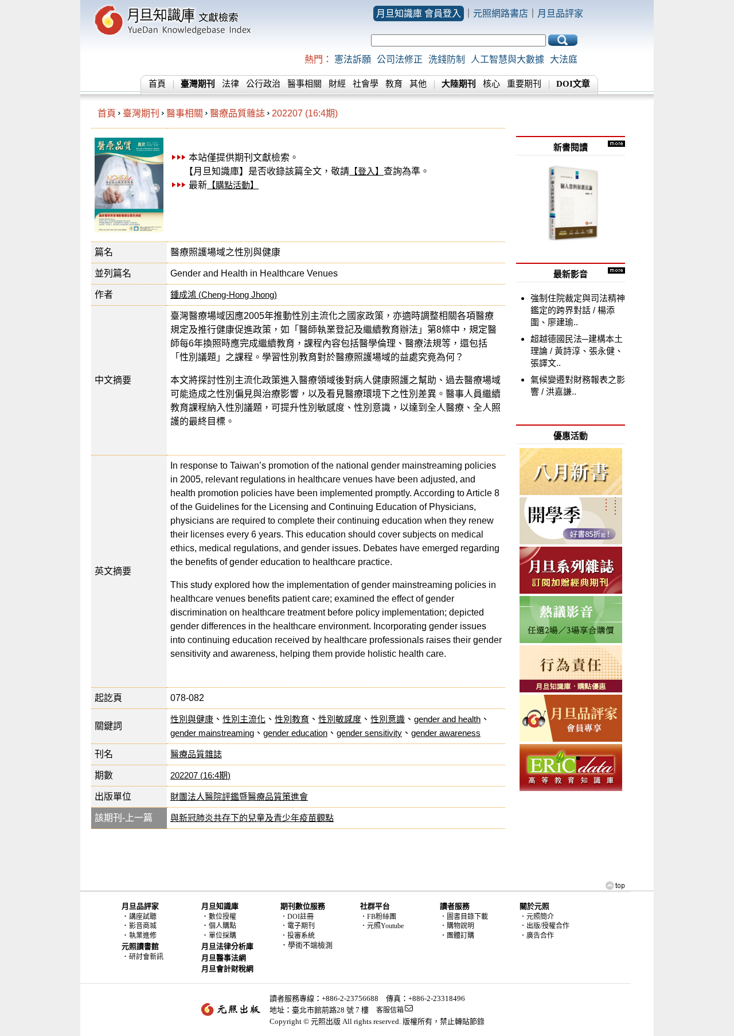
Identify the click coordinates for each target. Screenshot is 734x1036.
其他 (418, 83)
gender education (295, 733)
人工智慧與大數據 (507, 59)
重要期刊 (524, 83)
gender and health (447, 719)
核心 (491, 83)
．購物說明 (457, 926)
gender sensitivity (369, 733)
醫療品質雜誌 (237, 113)
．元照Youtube (382, 926)
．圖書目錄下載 (464, 917)
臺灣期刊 (141, 113)
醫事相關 (304, 83)
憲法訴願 (352, 59)
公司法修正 (400, 59)
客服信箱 (390, 1010)
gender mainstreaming (212, 733)
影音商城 (143, 926)
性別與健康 (191, 719)
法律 (230, 83)
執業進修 (143, 936)
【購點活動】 (233, 185)
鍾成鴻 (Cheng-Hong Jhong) (223, 294)
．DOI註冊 (297, 917)
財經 (337, 83)
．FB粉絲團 (378, 917)
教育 (394, 83)
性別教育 (292, 719)
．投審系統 (297, 936)
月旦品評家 (560, 13)
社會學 (365, 83)
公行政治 (263, 83)
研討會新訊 (146, 957)
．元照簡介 (537, 917)
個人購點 (222, 926)
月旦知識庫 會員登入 (418, 13)
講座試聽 (143, 917)
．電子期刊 (297, 926)
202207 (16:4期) (305, 113)
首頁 (157, 83)
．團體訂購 (457, 936)
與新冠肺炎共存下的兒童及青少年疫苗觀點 (252, 818)
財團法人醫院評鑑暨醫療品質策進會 (239, 796)
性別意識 (387, 719)
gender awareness (446, 733)
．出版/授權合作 (544, 926)
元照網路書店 (500, 13)
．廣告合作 (537, 936)
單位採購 (222, 936)
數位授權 (222, 917)
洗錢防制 (446, 59)
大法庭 (563, 59)
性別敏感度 (339, 719)
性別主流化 (244, 719)
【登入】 (366, 171)
